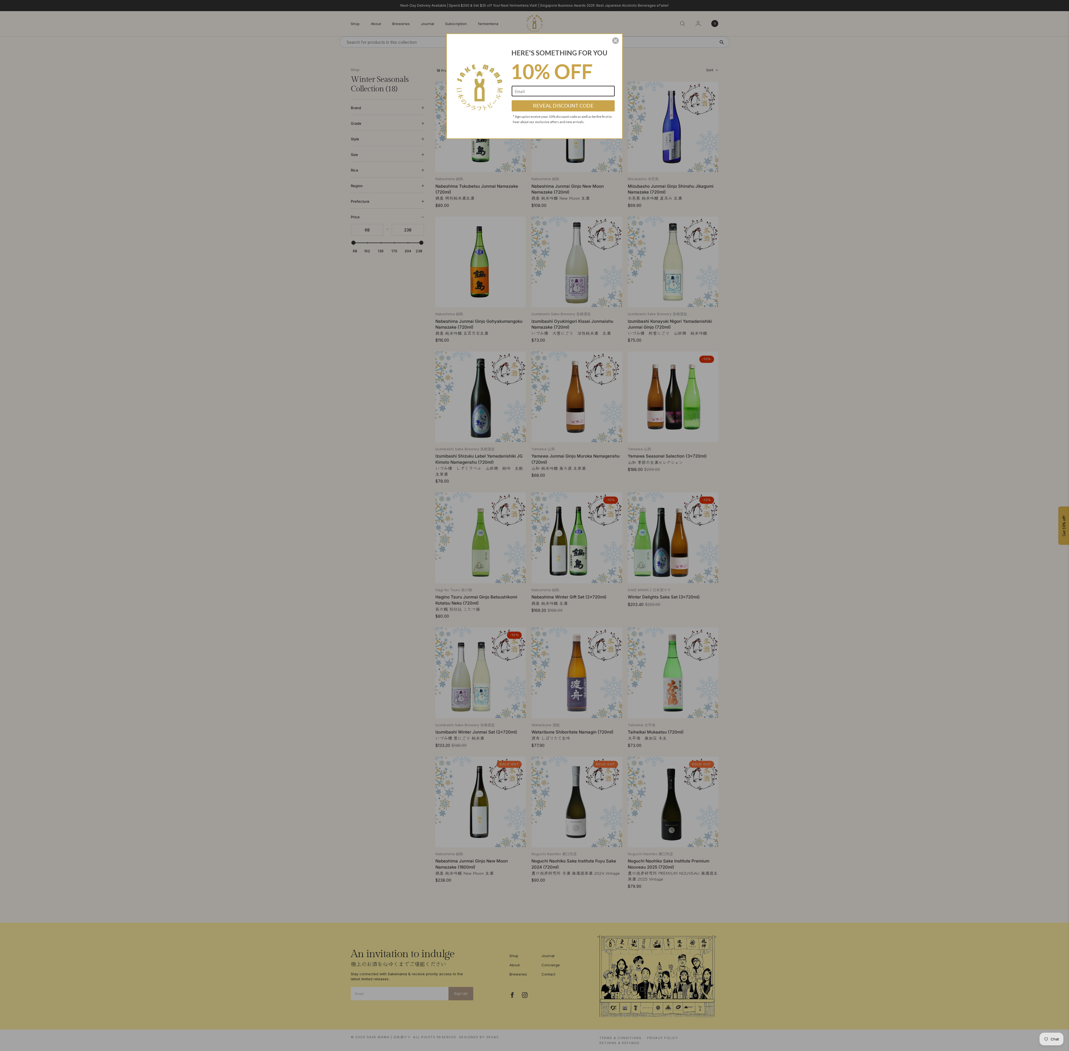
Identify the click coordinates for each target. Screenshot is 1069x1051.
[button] (615, 40)
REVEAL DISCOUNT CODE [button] (563, 105)
